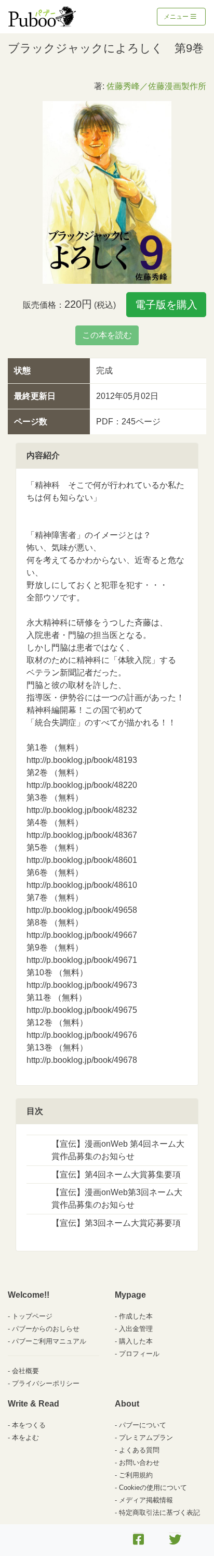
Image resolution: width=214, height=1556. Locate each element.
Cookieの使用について (153, 1487)
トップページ (32, 1316)
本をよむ (25, 1437)
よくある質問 (139, 1450)
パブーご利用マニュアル (49, 1341)
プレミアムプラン (146, 1437)
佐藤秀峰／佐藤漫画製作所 (156, 86)
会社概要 (25, 1371)
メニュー (177, 16)
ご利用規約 (136, 1475)
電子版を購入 (166, 304)
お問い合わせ (139, 1462)
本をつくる (29, 1425)
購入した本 (136, 1341)
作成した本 (136, 1316)
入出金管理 (136, 1329)
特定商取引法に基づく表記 (159, 1512)
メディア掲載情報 (146, 1500)
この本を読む (107, 335)
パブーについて (142, 1425)
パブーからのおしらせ (45, 1329)
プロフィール (139, 1354)
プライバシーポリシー (45, 1383)
